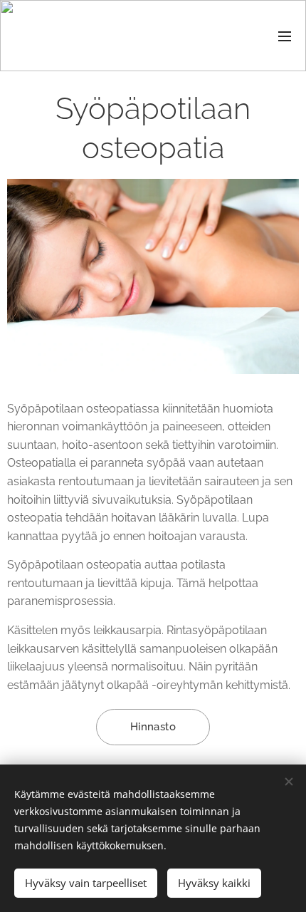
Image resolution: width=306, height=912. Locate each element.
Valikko (284, 35)
